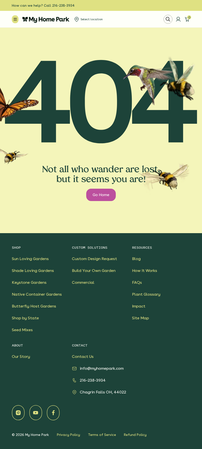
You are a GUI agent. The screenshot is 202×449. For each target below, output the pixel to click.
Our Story (21, 356)
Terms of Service (102, 435)
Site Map (140, 318)
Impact (138, 306)
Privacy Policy (68, 435)
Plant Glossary (146, 294)
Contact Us (83, 356)
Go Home (101, 194)
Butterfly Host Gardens (34, 306)
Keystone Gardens (29, 282)
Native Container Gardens (37, 294)
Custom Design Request (94, 258)
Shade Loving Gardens (33, 270)
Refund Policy (135, 435)
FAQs (137, 282)
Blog (136, 258)
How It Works (144, 270)
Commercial (83, 282)
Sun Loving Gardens (30, 258)
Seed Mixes (22, 329)
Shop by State (25, 318)
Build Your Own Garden (94, 270)
